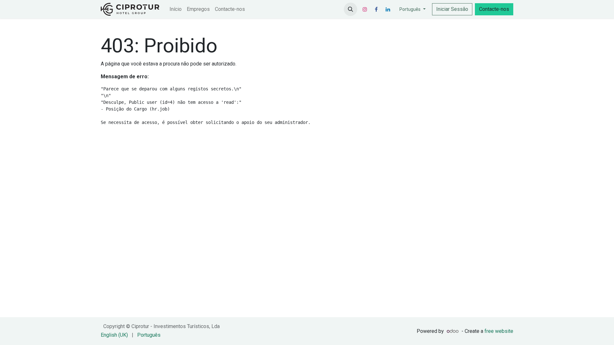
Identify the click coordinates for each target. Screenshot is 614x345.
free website (498, 331)
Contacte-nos (494, 9)
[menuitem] (175, 9)
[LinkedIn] (388, 9)
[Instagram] (365, 9)
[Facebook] (376, 9)
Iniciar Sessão (452, 9)
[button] (350, 9)
